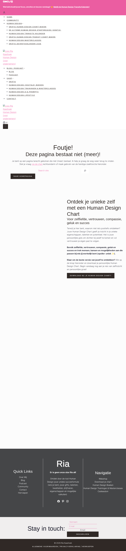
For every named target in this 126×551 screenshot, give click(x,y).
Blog (11, 72)
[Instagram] (12, 2)
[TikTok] (10, 2)
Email (82, 530)
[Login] (63, 12)
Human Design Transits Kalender (27, 33)
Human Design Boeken (103, 485)
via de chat (37, 164)
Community (13, 20)
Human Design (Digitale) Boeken (26, 85)
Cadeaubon (103, 491)
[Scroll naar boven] (124, 542)
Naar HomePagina (23, 176)
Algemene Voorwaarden (45, 546)
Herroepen (23, 493)
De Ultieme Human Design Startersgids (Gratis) (35, 30)
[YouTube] (6, 2)
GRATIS (12, 82)
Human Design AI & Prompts (24, 92)
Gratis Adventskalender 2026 (25, 44)
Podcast (13, 75)
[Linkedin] (8, 2)
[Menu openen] (5, 126)
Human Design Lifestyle (22, 95)
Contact (11, 99)
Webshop (103, 479)
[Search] (85, 170)
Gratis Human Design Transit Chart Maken (32, 37)
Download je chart (103, 482)
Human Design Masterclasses (25, 40)
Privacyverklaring (70, 546)
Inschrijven (82, 534)
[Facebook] (4, 2)
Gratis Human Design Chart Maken (27, 27)
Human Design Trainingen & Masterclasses (32, 88)
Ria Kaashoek (66, 543)
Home (9, 17)
